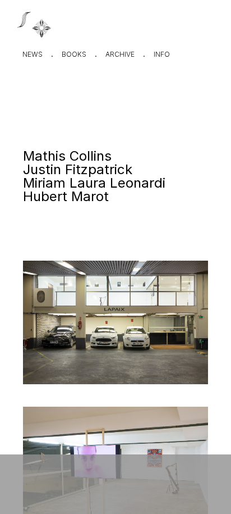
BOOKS (74, 54)
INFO (162, 54)
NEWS (32, 54)
